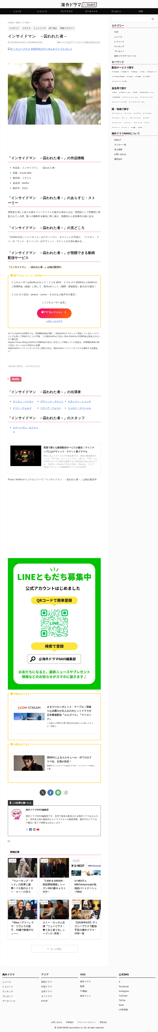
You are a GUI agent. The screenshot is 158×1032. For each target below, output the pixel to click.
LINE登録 (123, 1009)
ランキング (119, 46)
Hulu (143, 72)
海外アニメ (85, 995)
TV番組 (83, 991)
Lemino (130, 76)
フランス (116, 127)
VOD (141, 11)
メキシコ (126, 127)
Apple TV (126, 72)
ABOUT (117, 140)
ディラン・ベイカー (23, 401)
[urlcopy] (66, 792)
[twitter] (43, 792)
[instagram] (34, 829)
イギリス (138, 113)
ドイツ (148, 123)
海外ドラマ (85, 981)
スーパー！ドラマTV (120, 102)
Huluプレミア (152, 72)
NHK (135, 92)
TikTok (122, 1000)
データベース (91, 11)
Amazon (116, 72)
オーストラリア (136, 118)
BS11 (115, 92)
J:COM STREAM (119, 76)
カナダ (147, 118)
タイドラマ (46, 996)
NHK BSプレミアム (147, 92)
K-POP (44, 1001)
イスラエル (148, 113)
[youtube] (38, 829)
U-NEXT (147, 76)
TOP (116, 32)
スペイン (129, 123)
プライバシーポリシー (86, 1022)
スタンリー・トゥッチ (79, 401)
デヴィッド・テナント (51, 401)
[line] (58, 792)
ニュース (17, 11)
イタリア (116, 118)
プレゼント (116, 11)
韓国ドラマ (46, 981)
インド (125, 118)
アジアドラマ (67, 11)
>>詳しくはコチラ (54, 321)
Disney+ (135, 72)
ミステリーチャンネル (138, 102)
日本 (140, 127)
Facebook (124, 986)
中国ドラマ (46, 986)
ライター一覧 (120, 144)
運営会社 (118, 159)
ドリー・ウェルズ (22, 408)
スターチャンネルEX (120, 81)
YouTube (123, 995)
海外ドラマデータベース (125, 56)
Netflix (15, 378)
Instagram (124, 991)
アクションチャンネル (131, 97)
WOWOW (117, 97)
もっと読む (56, 948)
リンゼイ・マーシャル (79, 408)
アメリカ (129, 113)
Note (121, 1005)
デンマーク (138, 123)
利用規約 (69, 1022)
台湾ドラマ (46, 991)
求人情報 (118, 149)
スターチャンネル (147, 97)
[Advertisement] (54, 520)
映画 (82, 986)
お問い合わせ (120, 154)
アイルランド (118, 113)
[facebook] (50, 792)
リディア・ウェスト (50, 408)
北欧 (134, 127)
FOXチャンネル (126, 92)
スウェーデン (118, 123)
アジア (45, 974)
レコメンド (42, 11)
